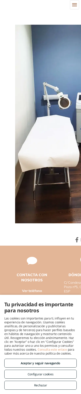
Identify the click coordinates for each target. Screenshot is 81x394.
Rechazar (40, 385)
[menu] (74, 4)
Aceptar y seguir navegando (40, 363)
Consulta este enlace (52, 349)
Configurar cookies (41, 374)
